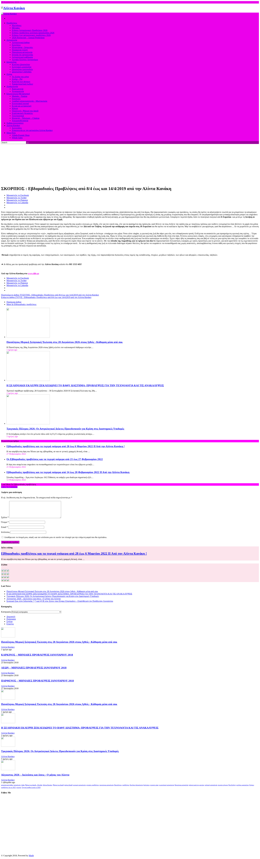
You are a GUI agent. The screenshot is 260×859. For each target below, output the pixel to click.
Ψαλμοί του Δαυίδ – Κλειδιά (33, 785)
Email (4, 527)
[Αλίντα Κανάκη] (13, 8)
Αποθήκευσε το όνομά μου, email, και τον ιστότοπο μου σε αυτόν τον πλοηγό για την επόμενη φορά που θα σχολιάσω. (55, 537)
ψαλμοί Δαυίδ (68, 785)
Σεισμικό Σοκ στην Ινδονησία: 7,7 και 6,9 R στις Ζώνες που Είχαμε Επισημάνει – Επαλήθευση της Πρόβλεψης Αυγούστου (59, 601)
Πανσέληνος (118, 785)
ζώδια (23, 785)
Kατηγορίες (6, 612)
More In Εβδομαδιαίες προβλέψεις (21, 304)
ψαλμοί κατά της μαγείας (196, 785)
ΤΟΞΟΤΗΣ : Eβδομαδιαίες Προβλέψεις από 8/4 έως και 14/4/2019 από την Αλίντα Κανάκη (50, 295)
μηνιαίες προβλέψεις (92, 785)
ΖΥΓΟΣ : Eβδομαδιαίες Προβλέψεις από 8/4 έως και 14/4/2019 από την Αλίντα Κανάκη (46, 297)
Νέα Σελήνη (232, 785)
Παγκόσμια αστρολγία (181, 785)
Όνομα (5, 522)
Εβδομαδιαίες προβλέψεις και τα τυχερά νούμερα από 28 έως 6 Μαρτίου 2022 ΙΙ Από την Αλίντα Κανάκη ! (65, 446)
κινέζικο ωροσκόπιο (242, 785)
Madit (31, 855)
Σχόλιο (5, 517)
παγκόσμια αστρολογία (106, 785)
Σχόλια (9, 621)
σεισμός (18, 787)
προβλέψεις (125, 785)
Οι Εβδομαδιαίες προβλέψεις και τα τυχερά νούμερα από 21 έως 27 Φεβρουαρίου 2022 (54, 459)
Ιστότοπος (5, 532)
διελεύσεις (146, 785)
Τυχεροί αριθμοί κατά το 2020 (31, 787)
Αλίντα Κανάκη (7, 647)
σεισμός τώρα (154, 785)
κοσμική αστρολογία (79, 785)
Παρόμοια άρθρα (13, 302)
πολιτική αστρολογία (211, 785)
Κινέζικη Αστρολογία (136, 785)
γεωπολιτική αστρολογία (166, 785)
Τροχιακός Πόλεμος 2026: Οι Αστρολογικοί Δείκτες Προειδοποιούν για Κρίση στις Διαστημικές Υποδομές (65, 428)
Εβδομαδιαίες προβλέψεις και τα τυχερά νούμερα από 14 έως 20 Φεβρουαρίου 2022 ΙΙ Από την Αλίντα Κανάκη (67, 472)
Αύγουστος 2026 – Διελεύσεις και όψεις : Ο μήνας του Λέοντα (33, 599)
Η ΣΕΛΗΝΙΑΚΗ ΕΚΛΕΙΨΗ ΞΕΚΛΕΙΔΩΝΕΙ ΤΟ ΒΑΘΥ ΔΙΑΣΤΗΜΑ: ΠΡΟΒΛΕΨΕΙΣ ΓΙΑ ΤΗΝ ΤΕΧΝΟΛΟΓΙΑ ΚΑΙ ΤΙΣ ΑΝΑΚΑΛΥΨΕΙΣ (85, 385)
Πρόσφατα (11, 619)
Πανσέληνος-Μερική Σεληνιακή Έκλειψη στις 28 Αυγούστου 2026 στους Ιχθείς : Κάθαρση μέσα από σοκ (64, 342)
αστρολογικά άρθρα (7, 785)
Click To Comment (9, 487)
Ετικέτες (10, 624)
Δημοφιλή (10, 616)
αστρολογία (17, 785)
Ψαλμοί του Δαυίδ (58, 785)
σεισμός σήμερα (223, 785)
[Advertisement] (130, 164)
